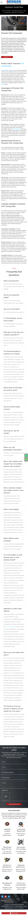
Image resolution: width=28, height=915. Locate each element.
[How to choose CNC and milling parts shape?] (21, 841)
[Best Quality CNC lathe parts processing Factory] (7, 877)
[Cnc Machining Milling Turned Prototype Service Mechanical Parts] (21, 823)
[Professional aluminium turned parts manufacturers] (21, 859)
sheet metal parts (9, 626)
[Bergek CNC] (26, 456)
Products (8, 10)
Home (3, 10)
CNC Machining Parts (17, 10)
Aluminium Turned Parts (18, 12)
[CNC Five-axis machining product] (21, 877)
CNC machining (17, 129)
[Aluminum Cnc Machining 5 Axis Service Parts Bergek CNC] (7, 859)
